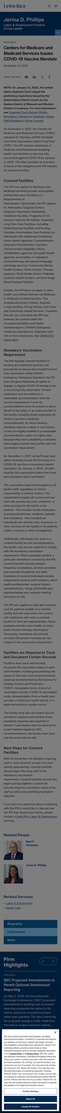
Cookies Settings (30, 1091)
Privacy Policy (32, 1053)
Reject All (30, 1098)
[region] (30, 1070)
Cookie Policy (16, 1053)
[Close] (55, 1032)
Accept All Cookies (30, 1106)
